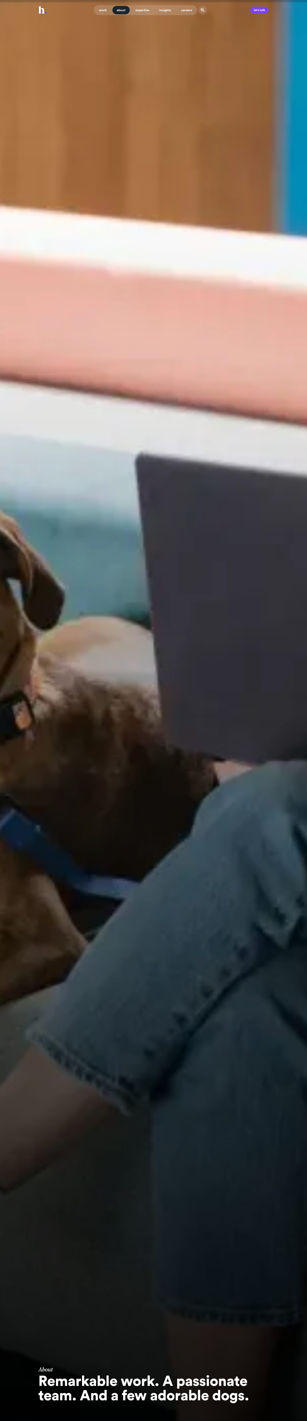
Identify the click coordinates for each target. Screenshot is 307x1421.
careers (186, 10)
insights (165, 10)
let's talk (259, 10)
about (121, 10)
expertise (142, 10)
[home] (42, 10)
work (103, 10)
